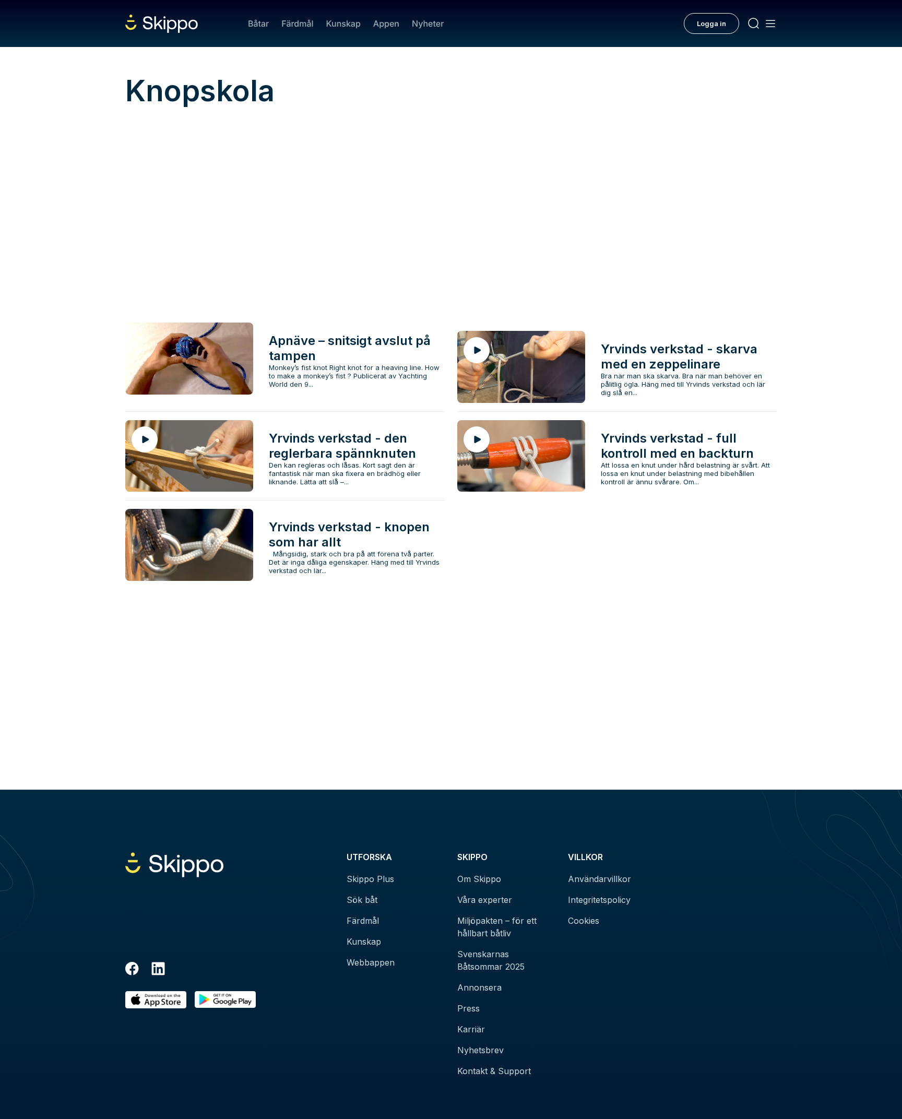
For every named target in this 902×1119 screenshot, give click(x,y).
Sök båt (362, 900)
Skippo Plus (370, 879)
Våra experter (484, 900)
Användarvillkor (599, 879)
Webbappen (371, 962)
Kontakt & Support (494, 1071)
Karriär (471, 1029)
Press (468, 1008)
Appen (386, 23)
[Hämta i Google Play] (225, 999)
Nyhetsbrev (480, 1050)
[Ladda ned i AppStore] (155, 999)
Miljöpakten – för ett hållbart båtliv (497, 926)
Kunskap (343, 23)
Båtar (258, 23)
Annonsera (479, 987)
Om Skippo (479, 879)
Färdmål (297, 23)
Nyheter (428, 23)
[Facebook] (132, 970)
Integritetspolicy (599, 900)
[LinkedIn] (158, 970)
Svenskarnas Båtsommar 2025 (491, 960)
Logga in (711, 23)
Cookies (583, 920)
